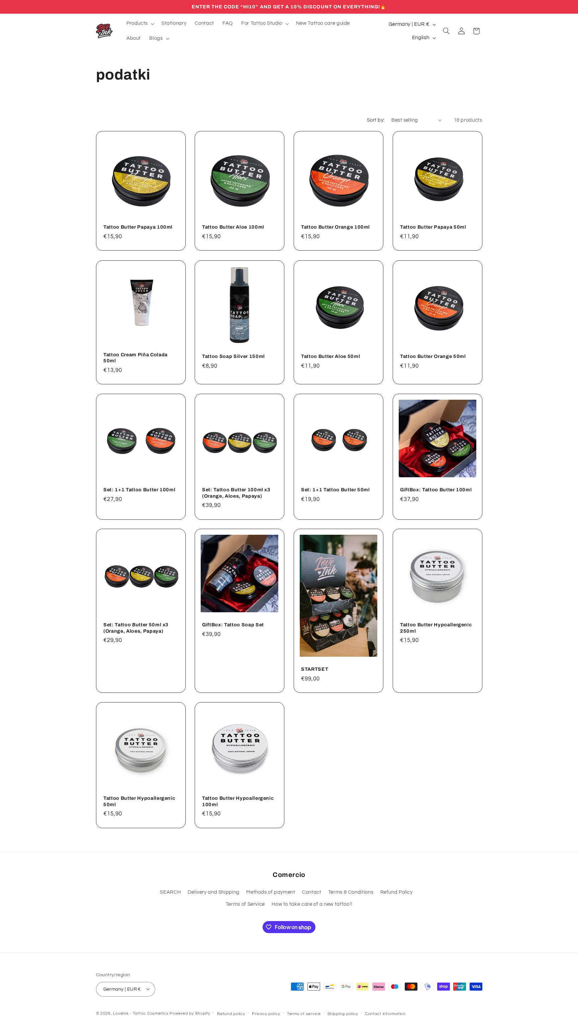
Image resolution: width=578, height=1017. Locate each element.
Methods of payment (270, 892)
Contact (311, 892)
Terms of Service (245, 904)
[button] (139, 23)
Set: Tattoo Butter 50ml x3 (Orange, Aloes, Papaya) (136, 628)
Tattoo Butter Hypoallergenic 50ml (139, 801)
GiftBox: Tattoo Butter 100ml (436, 489)
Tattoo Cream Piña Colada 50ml (135, 357)
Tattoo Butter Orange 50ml (433, 356)
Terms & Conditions (350, 892)
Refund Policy (396, 892)
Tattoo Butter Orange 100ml (335, 227)
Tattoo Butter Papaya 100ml (138, 227)
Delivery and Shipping (213, 892)
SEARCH (170, 892)
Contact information (385, 1013)
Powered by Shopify (190, 1013)
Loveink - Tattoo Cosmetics (140, 1013)
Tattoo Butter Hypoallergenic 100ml (238, 801)
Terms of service (304, 1013)
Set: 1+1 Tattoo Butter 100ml (139, 489)
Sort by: (375, 120)
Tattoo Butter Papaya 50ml (433, 227)
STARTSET (314, 669)
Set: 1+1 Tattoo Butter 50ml (335, 489)
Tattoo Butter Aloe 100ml (233, 227)
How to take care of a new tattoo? (312, 904)
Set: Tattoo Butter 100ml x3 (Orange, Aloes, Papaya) (236, 492)
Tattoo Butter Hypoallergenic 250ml (436, 628)
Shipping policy (342, 1013)
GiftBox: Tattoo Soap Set (233, 625)
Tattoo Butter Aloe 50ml (330, 356)
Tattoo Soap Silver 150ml (233, 356)
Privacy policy (266, 1013)
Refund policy (231, 1013)
